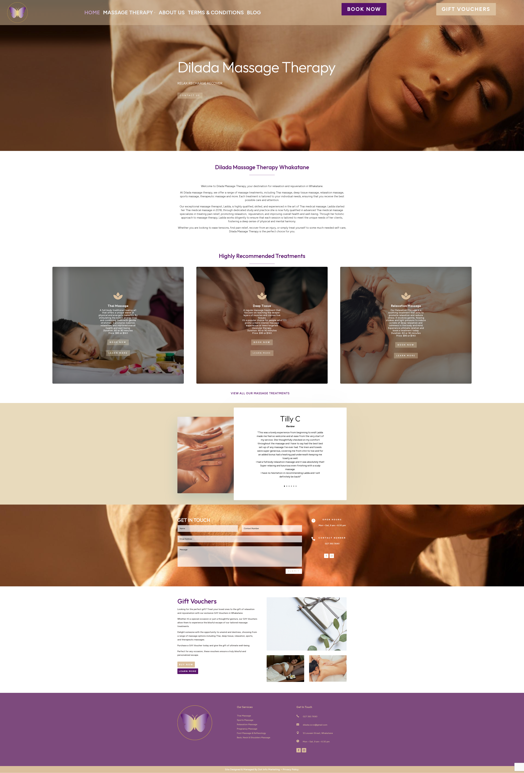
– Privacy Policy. (290, 769)
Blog (254, 12)
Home (92, 12)
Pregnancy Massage (247, 728)
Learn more (118, 353)
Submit (294, 571)
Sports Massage (245, 720)
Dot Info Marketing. (269, 769)
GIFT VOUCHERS (466, 9)
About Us (172, 12)
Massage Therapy (128, 12)
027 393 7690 (332, 543)
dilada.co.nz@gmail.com (315, 725)
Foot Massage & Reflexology (251, 733)
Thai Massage (244, 715)
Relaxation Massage (247, 724)
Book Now (118, 342)
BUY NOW (186, 664)
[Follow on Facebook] (326, 556)
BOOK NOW (262, 342)
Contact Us (190, 95)
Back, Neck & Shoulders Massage (253, 737)
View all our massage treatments (260, 393)
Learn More (188, 671)
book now (364, 9)
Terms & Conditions (216, 12)
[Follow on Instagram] (332, 556)
